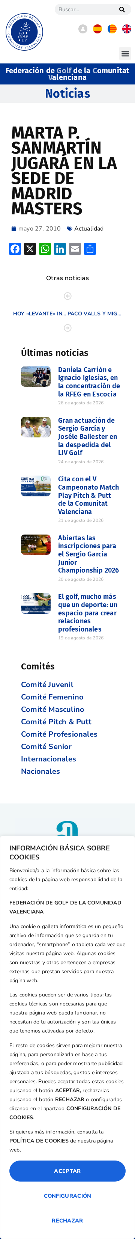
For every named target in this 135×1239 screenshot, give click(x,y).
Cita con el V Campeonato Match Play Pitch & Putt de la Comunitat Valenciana (88, 495)
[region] (67, 1037)
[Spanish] (97, 31)
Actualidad (89, 229)
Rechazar (67, 1220)
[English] (126, 31)
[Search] (121, 9)
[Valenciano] (112, 31)
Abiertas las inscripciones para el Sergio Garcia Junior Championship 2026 (88, 554)
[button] (125, 53)
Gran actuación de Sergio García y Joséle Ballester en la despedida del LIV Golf (87, 436)
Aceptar (67, 1171)
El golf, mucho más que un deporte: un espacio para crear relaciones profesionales (87, 612)
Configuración (68, 1196)
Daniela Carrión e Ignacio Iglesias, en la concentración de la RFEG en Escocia (89, 382)
